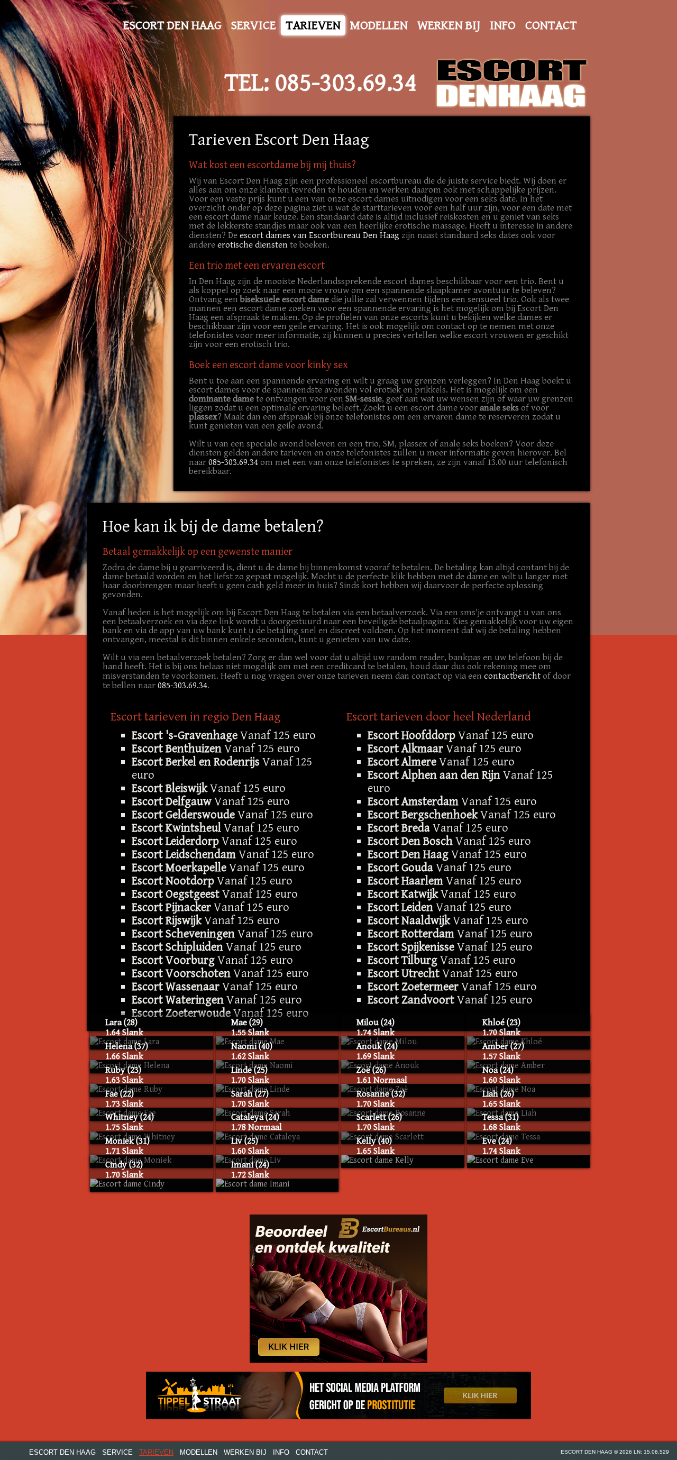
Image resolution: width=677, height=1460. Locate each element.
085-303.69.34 (346, 83)
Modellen (379, 25)
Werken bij (448, 25)
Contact (551, 25)
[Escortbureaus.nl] (338, 1288)
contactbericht (513, 676)
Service (253, 25)
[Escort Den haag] (512, 83)
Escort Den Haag (172, 25)
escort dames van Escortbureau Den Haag (319, 235)
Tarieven (313, 25)
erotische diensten (252, 245)
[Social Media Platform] (338, 1395)
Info (503, 25)
